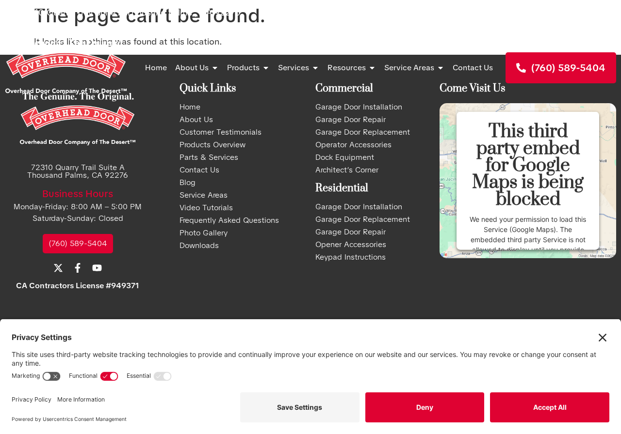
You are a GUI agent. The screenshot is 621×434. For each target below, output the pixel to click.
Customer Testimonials (220, 132)
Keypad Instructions (350, 257)
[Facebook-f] (592, 12)
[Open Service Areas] (440, 68)
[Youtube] (611, 12)
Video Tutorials (206, 208)
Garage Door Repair (350, 120)
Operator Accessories (353, 145)
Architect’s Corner (346, 170)
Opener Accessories (350, 244)
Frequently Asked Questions (229, 220)
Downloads (199, 245)
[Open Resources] (372, 68)
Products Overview (212, 145)
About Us (196, 120)
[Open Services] (315, 68)
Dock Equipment (344, 157)
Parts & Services (209, 157)
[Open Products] (266, 68)
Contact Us (199, 170)
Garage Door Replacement (362, 132)
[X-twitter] (572, 12)
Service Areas (204, 195)
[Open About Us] (215, 68)
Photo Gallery (204, 233)
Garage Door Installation (358, 207)
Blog (188, 182)
